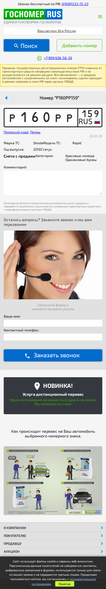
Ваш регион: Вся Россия (56, 31)
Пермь (35, 132)
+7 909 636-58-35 (58, 58)
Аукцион (12, 551)
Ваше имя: (12, 316)
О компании (15, 528)
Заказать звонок (57, 354)
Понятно (65, 584)
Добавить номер (79, 45)
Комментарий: (15, 167)
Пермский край (16, 132)
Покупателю (15, 536)
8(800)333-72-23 (75, 4)
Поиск (28, 45)
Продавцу (12, 543)
